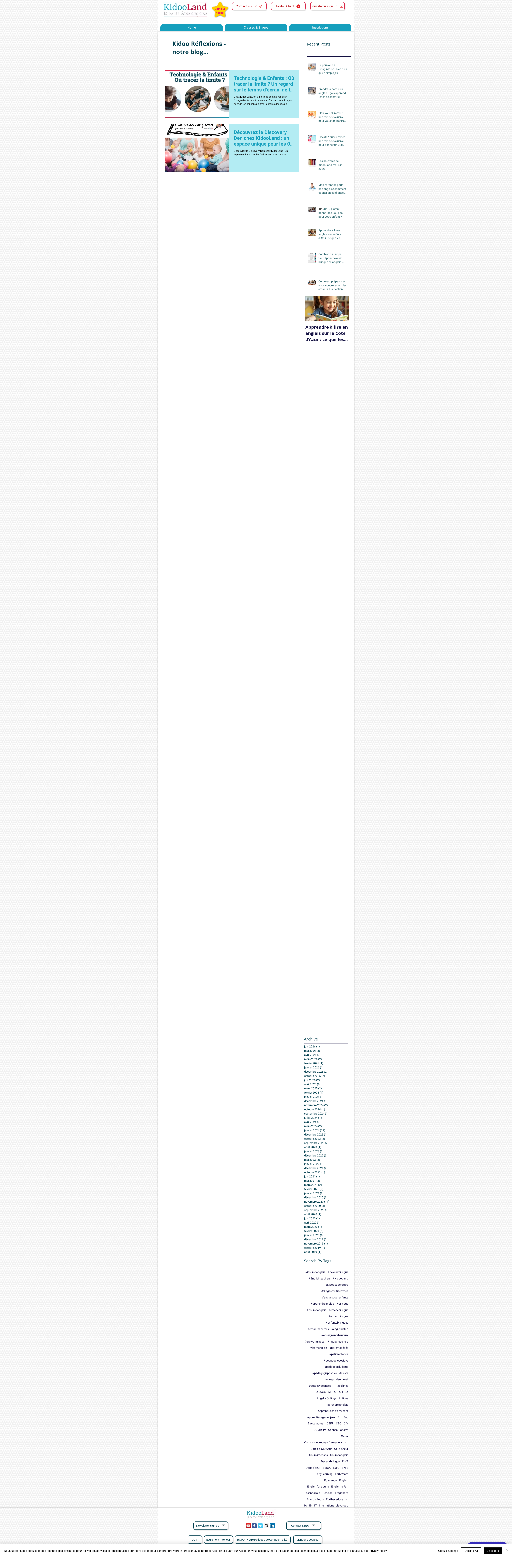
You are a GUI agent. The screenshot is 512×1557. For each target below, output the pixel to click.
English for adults (318, 1486)
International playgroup (333, 1505)
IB (310, 1505)
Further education (337, 1499)
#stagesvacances (320, 1385)
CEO (338, 1423)
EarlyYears (341, 1474)
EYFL (336, 1467)
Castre (344, 1429)
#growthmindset (315, 1341)
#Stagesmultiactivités (334, 1291)
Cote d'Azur (341, 1448)
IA (305, 1505)
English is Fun (339, 1486)
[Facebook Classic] (254, 1525)
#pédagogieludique (336, 1366)
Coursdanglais (339, 1455)
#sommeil (342, 1379)
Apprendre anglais (337, 1404)
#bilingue (342, 1303)
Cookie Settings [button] (448, 1551)
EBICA (327, 1467)
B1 (339, 1417)
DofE (345, 1461)
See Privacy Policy (375, 1551)
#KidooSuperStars (336, 1284)
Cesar (344, 1436)
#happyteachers (338, 1341)
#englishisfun (339, 1329)
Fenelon (328, 1493)
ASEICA (343, 1391)
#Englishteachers (319, 1278)
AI (335, 1391)
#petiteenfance (338, 1354)
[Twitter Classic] (260, 1525)
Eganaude (330, 1480)
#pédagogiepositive (336, 1360)
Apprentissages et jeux (321, 1417)
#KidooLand (340, 1278)
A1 (329, 1391)
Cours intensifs (318, 1455)
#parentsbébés (338, 1347)
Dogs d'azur (313, 1467)
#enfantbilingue (338, 1316)
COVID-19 (320, 1429)
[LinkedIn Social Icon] (272, 1525)
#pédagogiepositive (324, 1373)
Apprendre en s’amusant (333, 1410)
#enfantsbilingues (337, 1322)
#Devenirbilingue (338, 1272)
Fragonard (341, 1493)
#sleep (329, 1379)
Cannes (333, 1429)
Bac (345, 1417)
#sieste (343, 1373)
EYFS (345, 1467)
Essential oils (312, 1493)
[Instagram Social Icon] (266, 1525)
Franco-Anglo (315, 1499)
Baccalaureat (316, 1423)
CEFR (330, 1423)
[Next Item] (343, 308)
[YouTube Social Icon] (248, 1525)
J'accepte (493, 1551)
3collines (342, 1385)
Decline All (471, 1551)
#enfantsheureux (318, 1329)
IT (315, 1505)
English (343, 1480)
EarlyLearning (324, 1474)
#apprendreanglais (322, 1303)
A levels (321, 1391)
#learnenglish (318, 1347)
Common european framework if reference (326, 1442)
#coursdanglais (316, 1310)
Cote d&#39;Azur (321, 1448)
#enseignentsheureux (334, 1335)
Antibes (343, 1398)
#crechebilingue (338, 1310)
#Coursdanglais (315, 1272)
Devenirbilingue (330, 1461)
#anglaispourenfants (335, 1297)
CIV (346, 1423)
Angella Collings (326, 1398)
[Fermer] (507, 1550)
